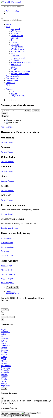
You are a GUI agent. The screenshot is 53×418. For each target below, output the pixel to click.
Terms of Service (12, 294)
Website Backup (17, 51)
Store (8, 27)
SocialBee (15, 69)
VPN (13, 53)
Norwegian (5, 368)
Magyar (4, 361)
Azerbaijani (5, 332)
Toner (13, 40)
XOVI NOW (16, 65)
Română (4, 375)
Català (3, 334)
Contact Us (10, 83)
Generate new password (10, 413)
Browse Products (7, 142)
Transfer (36, 111)
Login (13, 91)
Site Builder (15, 60)
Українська (5, 386)
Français (4, 354)
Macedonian (6, 366)
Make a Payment (7, 283)
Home (8, 24)
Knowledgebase (12, 78)
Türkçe (4, 383)
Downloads (5, 251)
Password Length (8, 403)
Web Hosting (16, 31)
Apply (4, 388)
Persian (4, 352)
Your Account (6, 266)
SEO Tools (15, 56)
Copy (38, 413)
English (4, 348)
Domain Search (7, 214)
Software (14, 33)
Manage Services (7, 270)
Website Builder (17, 47)
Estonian (4, 350)
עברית (3, 359)
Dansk (3, 343)
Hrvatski (4, 339)
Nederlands (5, 345)
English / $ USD (12, 287)
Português (5, 370)
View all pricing (7, 127)
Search (27, 111)
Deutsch (4, 357)
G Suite (14, 42)
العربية (3, 329)
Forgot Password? (18, 96)
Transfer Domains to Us (20, 74)
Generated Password (9, 408)
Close (4, 317)
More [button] (8, 85)
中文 (3, 336)
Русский (4, 377)
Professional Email (18, 58)
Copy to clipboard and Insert (19, 416)
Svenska (4, 381)
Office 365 (15, 45)
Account (9, 89)
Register (14, 93)
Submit (11, 317)
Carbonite (14, 38)
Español (4, 379)
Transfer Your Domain (9, 228)
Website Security (17, 49)
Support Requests (8, 278)
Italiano (4, 363)
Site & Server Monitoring (21, 62)
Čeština (4, 341)
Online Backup (17, 36)
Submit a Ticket (7, 255)
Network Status (12, 80)
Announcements (12, 76)
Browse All (15, 29)
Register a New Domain (20, 71)
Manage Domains (8, 274)
